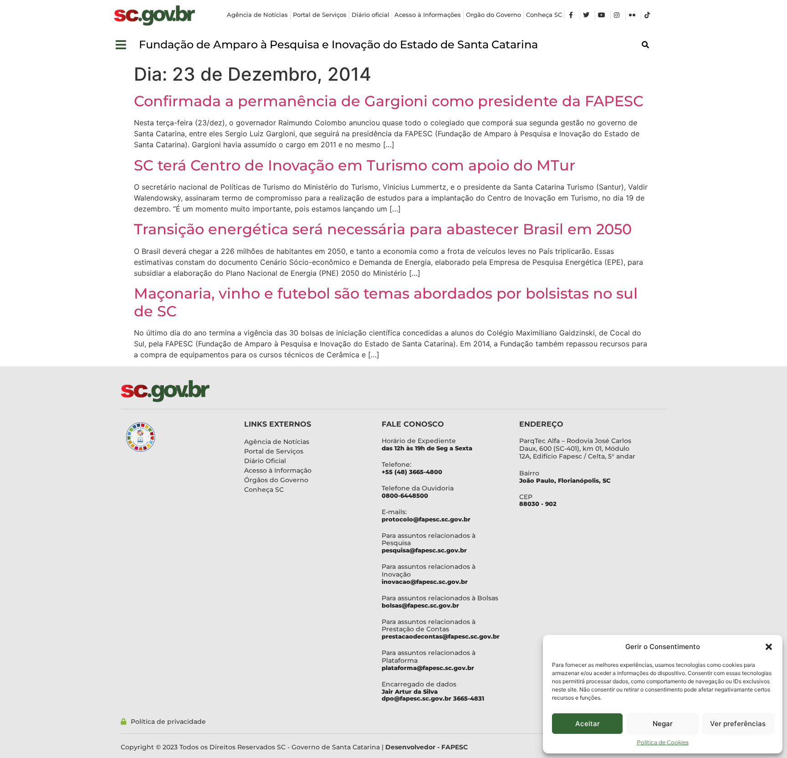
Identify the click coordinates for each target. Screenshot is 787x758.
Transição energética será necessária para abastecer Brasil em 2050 (383, 229)
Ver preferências (738, 723)
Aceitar (587, 723)
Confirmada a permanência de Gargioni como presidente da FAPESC (389, 101)
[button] (768, 646)
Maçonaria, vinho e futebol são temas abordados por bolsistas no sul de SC (386, 302)
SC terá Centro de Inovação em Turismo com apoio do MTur (354, 165)
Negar (663, 723)
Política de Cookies (663, 742)
